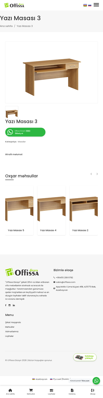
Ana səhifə (6, 26)
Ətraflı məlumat (14, 154)
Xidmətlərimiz (12, 331)
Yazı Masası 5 (16, 230)
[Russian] (89, 5)
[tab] (15, 154)
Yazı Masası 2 (80, 230)
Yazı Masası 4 (48, 230)
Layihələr (9, 336)
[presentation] (91, 174)
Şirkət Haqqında (13, 322)
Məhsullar (9, 326)
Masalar (22, 141)
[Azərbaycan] (85, 5)
